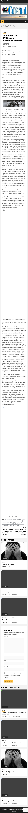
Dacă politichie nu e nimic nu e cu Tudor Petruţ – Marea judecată (7, 531)
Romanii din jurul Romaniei (11, 617)
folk (18, 522)
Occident (15, 523)
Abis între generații (8, 592)
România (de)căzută (8, 564)
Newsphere (21, 809)
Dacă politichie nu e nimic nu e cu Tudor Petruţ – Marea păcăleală (20, 531)
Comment (6, 636)
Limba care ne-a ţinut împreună (11, 743)
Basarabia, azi (6, 620)
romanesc (5, 525)
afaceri (14, 519)
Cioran (7, 520)
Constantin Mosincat (16, 716)
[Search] (26, 21)
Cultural (4, 522)
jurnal (8, 523)
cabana (18, 519)
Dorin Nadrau (15, 46)
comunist (12, 520)
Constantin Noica (18, 520)
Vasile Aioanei (14, 745)
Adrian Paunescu (8, 519)
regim (19, 523)
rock (22, 523)
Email (5, 660)
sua (18, 525)
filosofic (15, 522)
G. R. (12, 566)
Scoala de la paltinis (12, 525)
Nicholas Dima (14, 594)
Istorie (3, 710)
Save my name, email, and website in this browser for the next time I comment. (13, 675)
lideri (11, 523)
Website (6, 666)
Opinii (4, 32)
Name (5, 655)
